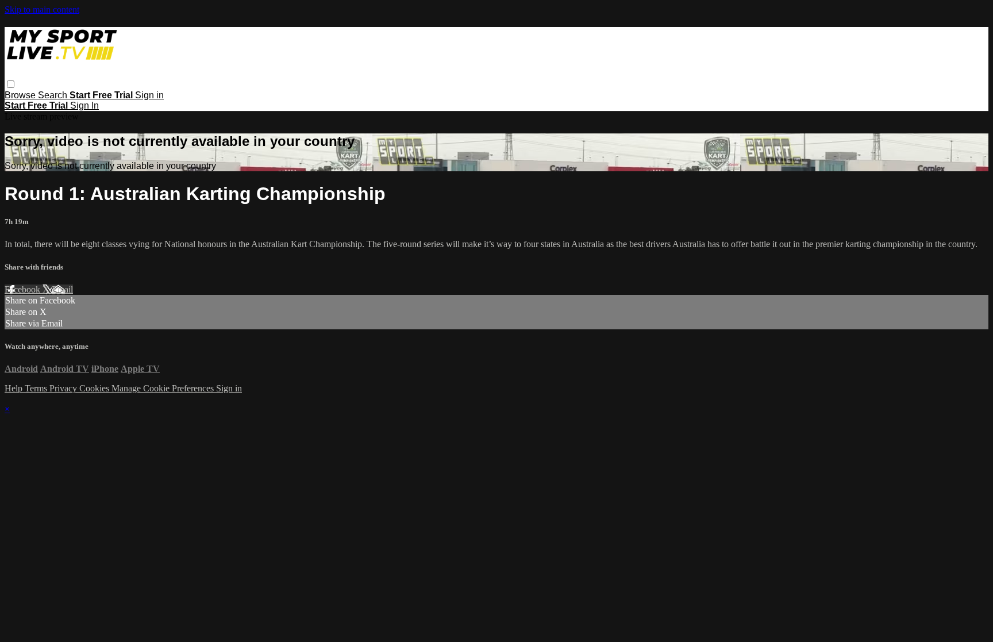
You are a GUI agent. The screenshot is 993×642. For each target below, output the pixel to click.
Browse (21, 95)
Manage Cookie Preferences (163, 388)
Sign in (149, 95)
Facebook (24, 289)
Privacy (64, 388)
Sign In (84, 105)
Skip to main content (42, 9)
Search (54, 95)
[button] (10, 84)
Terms (37, 388)
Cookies (95, 388)
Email (62, 289)
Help (15, 388)
